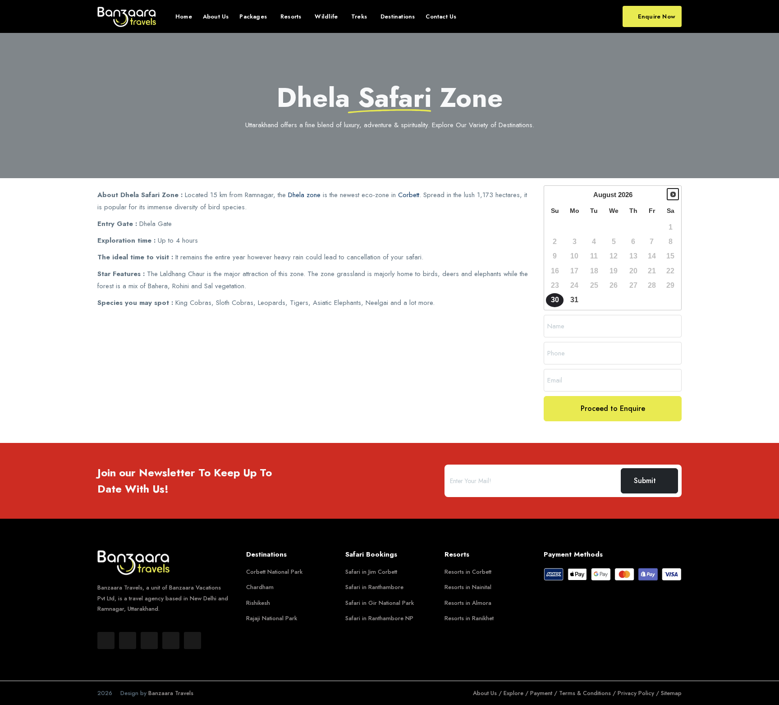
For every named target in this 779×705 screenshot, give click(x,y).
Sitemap (671, 693)
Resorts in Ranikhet (469, 618)
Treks (359, 16)
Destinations (397, 16)
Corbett (408, 195)
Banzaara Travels (170, 693)
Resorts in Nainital (467, 587)
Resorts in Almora (467, 603)
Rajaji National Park (271, 618)
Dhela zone (304, 195)
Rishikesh (258, 603)
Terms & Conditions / (588, 693)
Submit (645, 480)
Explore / (517, 693)
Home (183, 16)
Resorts (290, 16)
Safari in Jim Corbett (371, 571)
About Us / (488, 693)
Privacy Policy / (639, 693)
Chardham (260, 587)
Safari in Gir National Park (379, 603)
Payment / (544, 693)
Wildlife (326, 16)
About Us (216, 16)
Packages (253, 16)
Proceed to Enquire (613, 408)
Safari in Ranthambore (374, 587)
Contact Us (441, 16)
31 (574, 300)
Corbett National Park (274, 571)
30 (555, 300)
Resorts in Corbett (467, 571)
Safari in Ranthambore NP (379, 618)
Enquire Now (656, 16)
